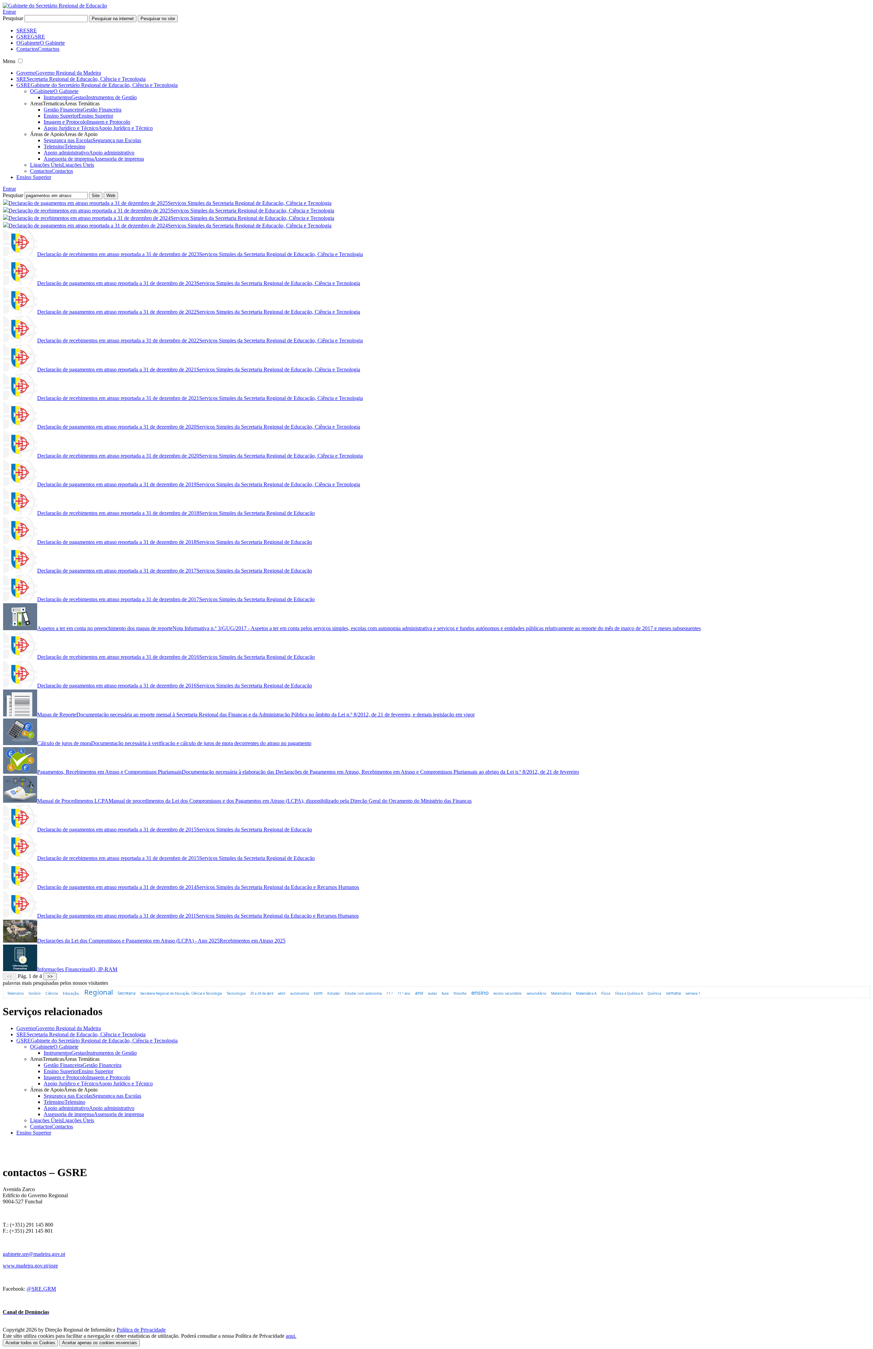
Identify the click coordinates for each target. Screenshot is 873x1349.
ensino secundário (507, 993)
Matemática (561, 993)
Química (654, 993)
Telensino (15, 993)
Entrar (9, 12)
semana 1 (692, 993)
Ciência (51, 993)
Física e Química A (629, 993)
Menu (9, 61)
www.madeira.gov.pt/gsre (30, 1266)
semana (673, 993)
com (318, 993)
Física (605, 993)
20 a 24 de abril (261, 993)
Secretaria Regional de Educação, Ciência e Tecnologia (181, 993)
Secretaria (126, 993)
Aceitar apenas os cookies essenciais (99, 1342)
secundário (536, 993)
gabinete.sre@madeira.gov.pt (34, 1254)
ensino (480, 992)
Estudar (333, 993)
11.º (389, 993)
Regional (98, 992)
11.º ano (404, 993)
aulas (432, 993)
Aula (445, 993)
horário (35, 993)
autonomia (299, 993)
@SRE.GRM (41, 1289)
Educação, (71, 993)
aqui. (291, 1336)
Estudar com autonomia (363, 993)
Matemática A (586, 993)
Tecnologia (236, 993)
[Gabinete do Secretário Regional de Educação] (55, 6)
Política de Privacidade (141, 1330)
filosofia (460, 993)
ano (419, 993)
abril (281, 993)
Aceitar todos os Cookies (30, 1342)
